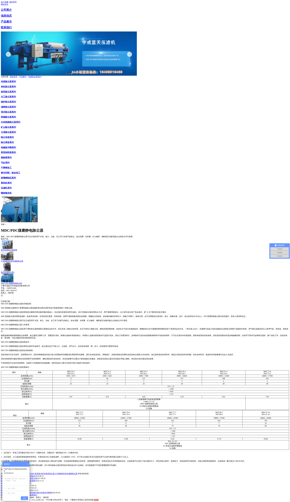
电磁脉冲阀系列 (8, 147)
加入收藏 (4, 2)
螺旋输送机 (6, 193)
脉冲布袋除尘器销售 (9, 250)
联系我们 (6, 27)
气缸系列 (5, 162)
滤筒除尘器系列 (8, 107)
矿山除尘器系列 (8, 127)
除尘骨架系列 (7, 142)
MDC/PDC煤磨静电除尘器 (11, 283)
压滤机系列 (6, 188)
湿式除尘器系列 (8, 112)
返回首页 (13, 2)
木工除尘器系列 (8, 96)
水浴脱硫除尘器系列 (10, 122)
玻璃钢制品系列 (8, 178)
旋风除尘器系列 (8, 92)
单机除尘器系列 (8, 86)
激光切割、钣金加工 (10, 172)
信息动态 (6, 15)
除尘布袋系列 (7, 137)
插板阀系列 (6, 157)
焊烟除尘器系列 (8, 117)
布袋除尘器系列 (34, 77)
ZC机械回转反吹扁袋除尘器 (12, 261)
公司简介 (6, 9)
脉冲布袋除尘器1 (7, 272)
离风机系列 (6, 183)
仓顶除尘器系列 (8, 132)
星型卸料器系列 (8, 152)
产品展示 (6, 21)
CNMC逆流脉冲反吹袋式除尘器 (42, 474)
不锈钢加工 (6, 167)
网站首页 (4, 4)
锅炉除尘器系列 (8, 102)
